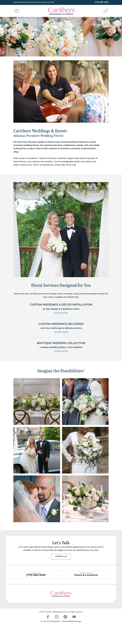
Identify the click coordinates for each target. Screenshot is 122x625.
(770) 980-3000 (102, 2)
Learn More (61, 313)
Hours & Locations (86, 574)
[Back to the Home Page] (61, 11)
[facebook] (48, 617)
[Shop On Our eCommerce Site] (61, 594)
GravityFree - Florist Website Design (66, 621)
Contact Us (61, 556)
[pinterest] (65, 617)
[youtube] (74, 617)
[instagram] (57, 617)
